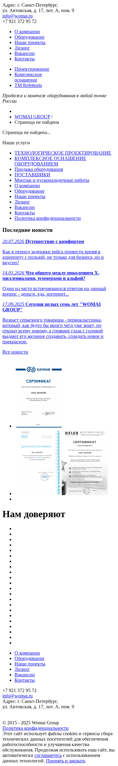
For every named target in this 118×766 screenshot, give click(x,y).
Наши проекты (30, 42)
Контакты (25, 58)
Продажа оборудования (39, 169)
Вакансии (25, 53)
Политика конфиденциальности (48, 218)
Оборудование (29, 37)
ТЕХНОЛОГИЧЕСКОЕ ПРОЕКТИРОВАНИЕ (63, 152)
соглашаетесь (48, 755)
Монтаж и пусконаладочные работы (52, 180)
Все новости (15, 351)
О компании (27, 31)
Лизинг (22, 47)
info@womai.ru (17, 15)
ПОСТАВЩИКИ (32, 174)
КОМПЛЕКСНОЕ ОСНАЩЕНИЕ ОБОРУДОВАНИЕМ (50, 161)
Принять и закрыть (65, 760)
